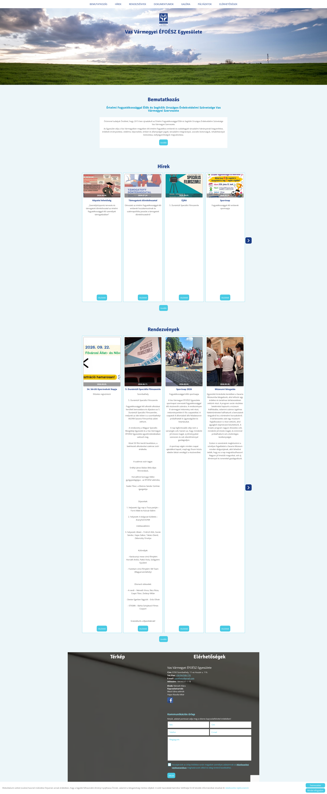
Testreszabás (315, 785)
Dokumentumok (164, 4)
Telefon (176, 732)
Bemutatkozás (98, 4)
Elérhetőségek (228, 4)
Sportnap (225, 200)
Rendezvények (137, 4)
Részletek (102, 297)
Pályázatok (205, 4)
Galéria (185, 4)
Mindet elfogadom (315, 790)
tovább (163, 142)
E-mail (218, 732)
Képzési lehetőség (101, 200)
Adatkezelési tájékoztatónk (237, 788)
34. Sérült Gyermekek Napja (102, 389)
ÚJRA (184, 200)
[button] (248, 240)
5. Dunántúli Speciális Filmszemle (143, 389)
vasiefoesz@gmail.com (184, 678)
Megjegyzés (174, 739)
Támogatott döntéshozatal (143, 200)
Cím (213, 724)
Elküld (171, 775)
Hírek (118, 4)
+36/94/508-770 (183, 675)
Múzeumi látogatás (225, 389)
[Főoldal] (163, 19)
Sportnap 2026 (184, 389)
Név (174, 724)
